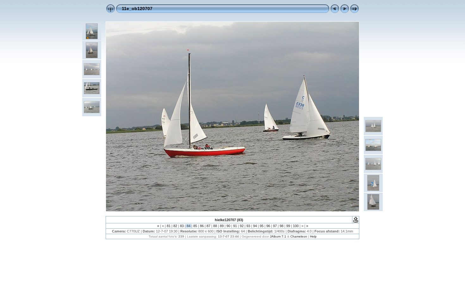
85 (195, 226)
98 (281, 226)
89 (222, 226)
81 (168, 226)
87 (208, 226)
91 (235, 226)
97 (275, 226)
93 (248, 226)
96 (268, 226)
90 (228, 226)
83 (182, 226)
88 (215, 226)
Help (313, 236)
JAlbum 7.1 (278, 236)
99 (288, 226)
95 (261, 226)
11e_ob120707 (137, 8)
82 (175, 226)
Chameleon (298, 236)
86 (202, 226)
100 (296, 226)
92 (242, 226)
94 (255, 226)
